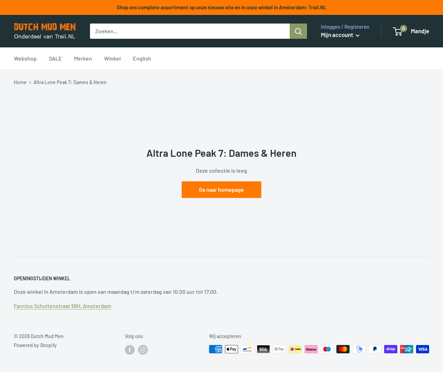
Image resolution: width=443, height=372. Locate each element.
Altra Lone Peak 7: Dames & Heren (70, 82)
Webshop (25, 58)
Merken (83, 58)
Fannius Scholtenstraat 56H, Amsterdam (62, 305)
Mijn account (337, 34)
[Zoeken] (298, 31)
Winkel (112, 58)
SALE (55, 58)
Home (20, 82)
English (142, 58)
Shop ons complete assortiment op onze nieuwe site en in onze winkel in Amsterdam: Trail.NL (222, 7)
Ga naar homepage (221, 189)
